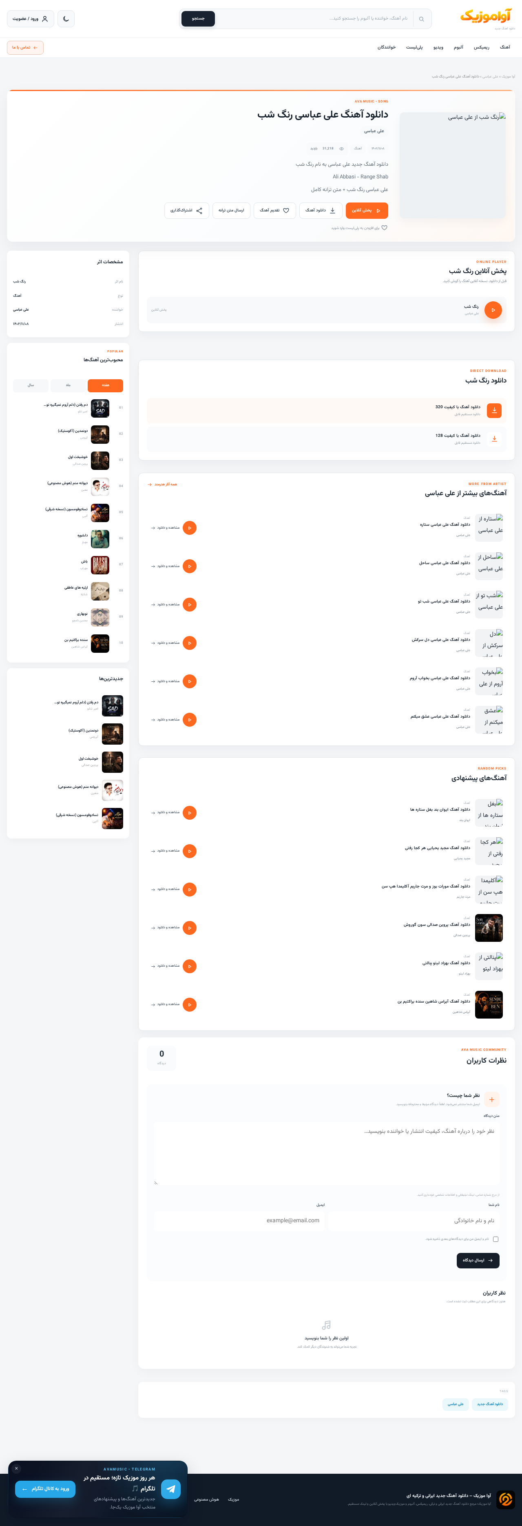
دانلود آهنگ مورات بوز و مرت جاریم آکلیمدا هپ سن (426, 886)
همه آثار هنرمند (166, 484)
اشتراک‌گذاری (181, 210)
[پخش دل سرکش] (190, 643)
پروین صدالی (461, 935)
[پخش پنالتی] (190, 966)
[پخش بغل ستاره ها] (190, 813)
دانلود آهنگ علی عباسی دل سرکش (441, 640)
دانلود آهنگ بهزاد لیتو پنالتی (446, 963)
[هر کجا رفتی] (489, 851)
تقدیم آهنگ (269, 210)
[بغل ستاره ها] (489, 813)
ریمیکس (481, 47)
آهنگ (505, 47)
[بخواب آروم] (489, 681)
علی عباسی (490, 77)
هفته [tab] (105, 385)
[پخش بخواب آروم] (190, 681)
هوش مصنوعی (206, 1500)
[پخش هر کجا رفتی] (190, 851)
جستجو (198, 19)
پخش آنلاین (362, 210)
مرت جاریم (463, 896)
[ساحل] (489, 566)
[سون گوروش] (489, 928)
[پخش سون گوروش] (190, 928)
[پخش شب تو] (190, 605)
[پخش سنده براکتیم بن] (190, 1005)
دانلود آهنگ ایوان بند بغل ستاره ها (440, 810)
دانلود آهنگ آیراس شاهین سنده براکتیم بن (434, 1002)
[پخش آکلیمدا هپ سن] (190, 889)
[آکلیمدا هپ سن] (489, 889)
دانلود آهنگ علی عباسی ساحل (444, 563)
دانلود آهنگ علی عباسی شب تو (444, 601)
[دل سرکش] (489, 643)
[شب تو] (489, 604)
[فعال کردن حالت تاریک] (66, 18)
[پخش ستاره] (190, 528)
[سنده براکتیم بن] (489, 1005)
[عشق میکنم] (489, 720)
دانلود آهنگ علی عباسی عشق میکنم (440, 717)
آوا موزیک (508, 77)
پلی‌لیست (414, 47)
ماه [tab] (68, 385)
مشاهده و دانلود (168, 527)
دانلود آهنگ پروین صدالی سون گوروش (437, 925)
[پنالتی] (489, 966)
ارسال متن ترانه (231, 210)
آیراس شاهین (461, 1012)
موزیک (233, 1500)
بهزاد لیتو (464, 973)
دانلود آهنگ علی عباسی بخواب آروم (440, 678)
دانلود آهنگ (315, 210)
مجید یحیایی (462, 858)
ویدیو (438, 47)
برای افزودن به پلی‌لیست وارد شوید (355, 228)
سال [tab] (31, 385)
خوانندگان (387, 47)
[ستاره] (489, 528)
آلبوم (458, 47)
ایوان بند (464, 820)
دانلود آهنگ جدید (490, 1404)
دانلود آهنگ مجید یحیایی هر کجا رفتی (437, 848)
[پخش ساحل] (190, 566)
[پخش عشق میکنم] (190, 720)
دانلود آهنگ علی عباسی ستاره (445, 525)
